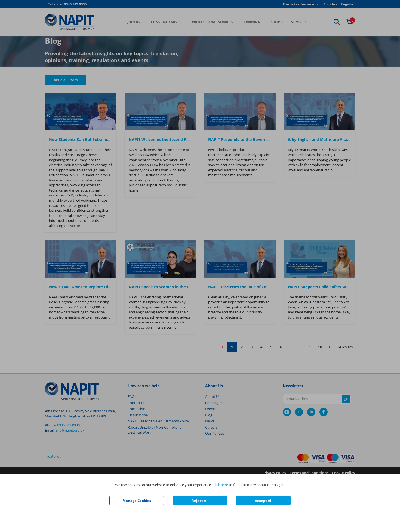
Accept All (263, 500)
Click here (220, 484)
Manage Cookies (136, 500)
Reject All (200, 500)
